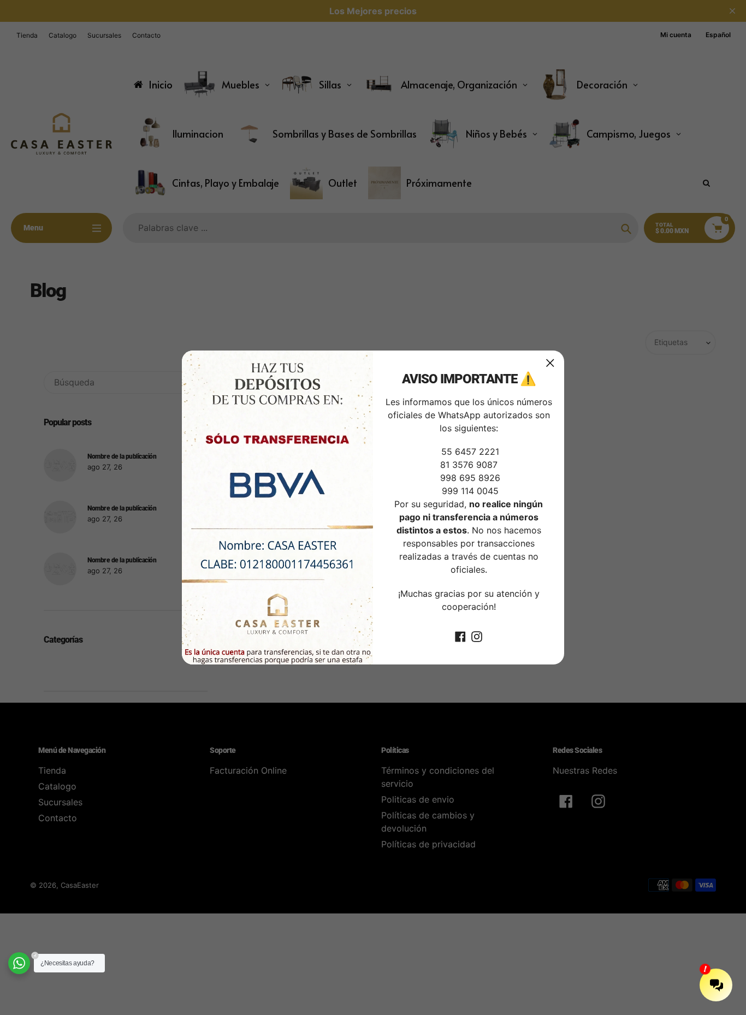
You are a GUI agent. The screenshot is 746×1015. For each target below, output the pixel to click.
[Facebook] (460, 636)
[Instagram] (476, 636)
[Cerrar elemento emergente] (550, 363)
